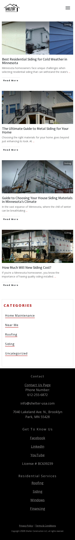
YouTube (38, 455)
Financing (37, 508)
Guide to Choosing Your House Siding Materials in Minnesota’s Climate (37, 200)
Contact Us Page (38, 385)
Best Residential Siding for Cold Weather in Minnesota (34, 61)
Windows (37, 500)
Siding (67, 24)
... (69, 72)
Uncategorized (16, 353)
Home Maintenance (20, 316)
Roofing (11, 334)
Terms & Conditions (45, 525)
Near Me (11, 325)
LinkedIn (37, 446)
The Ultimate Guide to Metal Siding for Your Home (35, 130)
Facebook (37, 438)
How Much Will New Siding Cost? (26, 267)
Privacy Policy (26, 525)
